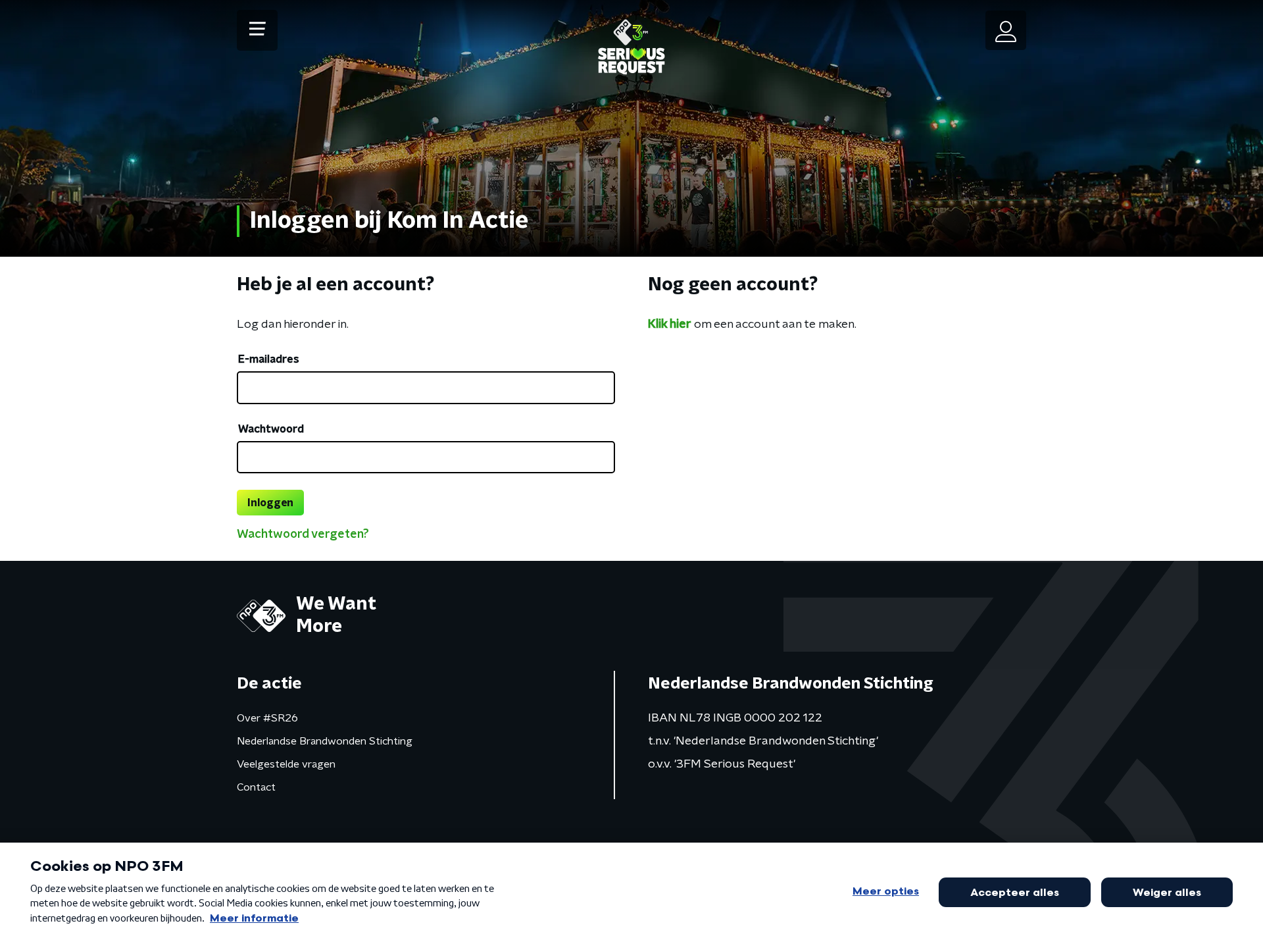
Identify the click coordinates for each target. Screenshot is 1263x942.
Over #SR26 (267, 718)
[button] (257, 30)
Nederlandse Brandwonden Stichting (324, 741)
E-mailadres (268, 359)
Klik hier (669, 324)
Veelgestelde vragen (286, 764)
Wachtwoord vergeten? (303, 534)
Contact (256, 787)
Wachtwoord (271, 429)
